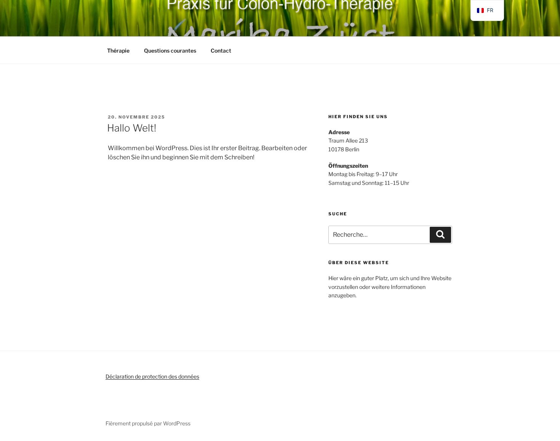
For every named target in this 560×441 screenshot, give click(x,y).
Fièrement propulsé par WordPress (148, 423)
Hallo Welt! (131, 128)
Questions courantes (170, 50)
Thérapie (118, 50)
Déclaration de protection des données (152, 376)
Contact (221, 50)
